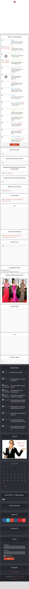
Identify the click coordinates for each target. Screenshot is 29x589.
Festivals (13, 40)
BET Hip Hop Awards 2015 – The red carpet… (17, 56)
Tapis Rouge (21, 102)
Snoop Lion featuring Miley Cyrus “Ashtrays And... (16, 133)
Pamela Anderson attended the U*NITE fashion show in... (18, 428)
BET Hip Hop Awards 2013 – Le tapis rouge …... (17, 104)
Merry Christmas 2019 (16, 372)
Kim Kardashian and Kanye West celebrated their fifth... (18, 400)
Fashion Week (14, 81)
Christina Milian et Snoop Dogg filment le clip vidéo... (17, 49)
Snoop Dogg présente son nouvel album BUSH (17, 63)
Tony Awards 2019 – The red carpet (18, 386)
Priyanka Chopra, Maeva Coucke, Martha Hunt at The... (18, 420)
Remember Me (8, 556)
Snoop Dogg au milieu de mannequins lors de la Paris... (17, 84)
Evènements (13, 123)
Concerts (13, 61)
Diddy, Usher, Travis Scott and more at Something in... (17, 43)
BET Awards (17, 54)
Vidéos (12, 47)
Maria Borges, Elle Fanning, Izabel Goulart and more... (18, 407)
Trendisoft (21, 576)
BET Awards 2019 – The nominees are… (17, 391)
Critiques (13, 95)
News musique (14, 68)
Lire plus (14, 144)
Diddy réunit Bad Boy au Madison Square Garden (16, 90)
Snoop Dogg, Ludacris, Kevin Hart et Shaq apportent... (16, 77)
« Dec (5, 486)
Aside (11, 579)
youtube (24, 520)
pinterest (20, 520)
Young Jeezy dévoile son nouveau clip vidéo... (17, 140)
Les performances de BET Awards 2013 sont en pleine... (17, 119)
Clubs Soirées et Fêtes (15, 88)
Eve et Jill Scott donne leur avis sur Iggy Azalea (17, 97)
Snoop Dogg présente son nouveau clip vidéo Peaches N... (17, 71)
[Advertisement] (14, 18)
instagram (16, 520)
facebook (4, 520)
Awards (12, 54)
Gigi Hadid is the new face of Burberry (18, 414)
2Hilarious (15, 576)
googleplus (12, 520)
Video (14, 579)
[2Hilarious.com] (14, 1)
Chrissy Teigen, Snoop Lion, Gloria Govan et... (16, 125)
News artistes (19, 61)
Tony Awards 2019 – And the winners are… (18, 379)
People (12, 74)
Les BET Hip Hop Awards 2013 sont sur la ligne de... (17, 113)
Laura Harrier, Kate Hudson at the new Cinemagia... (18, 396)
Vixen (18, 579)
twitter (8, 520)
